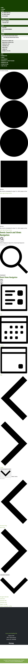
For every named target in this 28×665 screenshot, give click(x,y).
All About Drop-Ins (6, 12)
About (2, 25)
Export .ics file (3, 604)
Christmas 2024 (5, 45)
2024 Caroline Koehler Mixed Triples (11, 37)
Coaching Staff (5, 22)
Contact (2, 57)
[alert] (14, 175)
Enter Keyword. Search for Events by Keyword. (12, 243)
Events (2, 11)
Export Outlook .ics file (6, 606)
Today (1, 467)
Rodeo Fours (4, 47)
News (2, 54)
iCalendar (2, 598)
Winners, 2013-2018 (6, 50)
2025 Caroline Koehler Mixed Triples (10, 35)
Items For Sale (4, 65)
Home (2, 7)
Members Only (4, 55)
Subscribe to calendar (5, 574)
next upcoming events (6, 193)
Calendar (3, 9)
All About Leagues (6, 14)
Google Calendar (4, 597)
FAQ (3, 31)
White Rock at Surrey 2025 (7, 40)
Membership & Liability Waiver (7, 60)
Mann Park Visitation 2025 (8, 42)
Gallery (2, 34)
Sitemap (11, 643)
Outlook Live (3, 602)
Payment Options (4, 64)
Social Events (5, 16)
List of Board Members (7, 29)
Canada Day (4, 49)
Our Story (4, 27)
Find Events (3, 275)
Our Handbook (4, 59)
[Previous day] (14, 420)
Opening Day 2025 (6, 44)
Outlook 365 (3, 600)
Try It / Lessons (5, 21)
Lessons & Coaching (5, 19)
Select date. (14, 476)
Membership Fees (4, 62)
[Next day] (14, 465)
